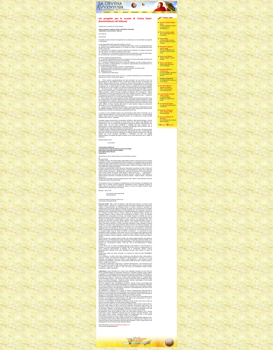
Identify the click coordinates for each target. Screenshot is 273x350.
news (162, 12)
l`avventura (106, 12)
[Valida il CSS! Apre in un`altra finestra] (146, 344)
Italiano (163, 125)
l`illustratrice (134, 12)
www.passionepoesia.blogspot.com (119, 325)
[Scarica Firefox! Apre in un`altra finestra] (127, 344)
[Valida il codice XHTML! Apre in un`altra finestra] (136, 344)
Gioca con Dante (166, 56)
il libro (116, 12)
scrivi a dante (172, 12)
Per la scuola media (167, 32)
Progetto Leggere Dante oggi (166, 47)
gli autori (125, 12)
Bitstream (139, 341)
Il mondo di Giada (166, 103)
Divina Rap (164, 38)
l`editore (144, 12)
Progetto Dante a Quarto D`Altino (166, 86)
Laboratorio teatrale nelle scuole (167, 94)
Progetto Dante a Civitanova (166, 70)
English (171, 125)
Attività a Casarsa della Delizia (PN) (166, 111)
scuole (153, 12)
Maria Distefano (139, 339)
